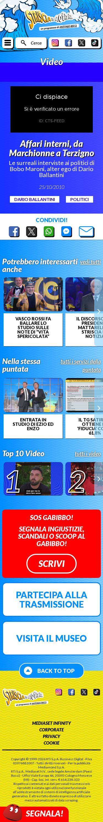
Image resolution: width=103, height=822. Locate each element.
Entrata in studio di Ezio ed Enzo (33, 424)
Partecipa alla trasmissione (51, 599)
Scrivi (51, 563)
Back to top (56, 670)
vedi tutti (90, 261)
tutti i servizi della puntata (80, 365)
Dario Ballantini (34, 199)
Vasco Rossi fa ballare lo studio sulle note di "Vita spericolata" (33, 328)
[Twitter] (81, 42)
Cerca (36, 42)
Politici (79, 199)
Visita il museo (51, 638)
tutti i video (88, 453)
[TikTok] (94, 42)
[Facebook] (68, 42)
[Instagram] (55, 42)
